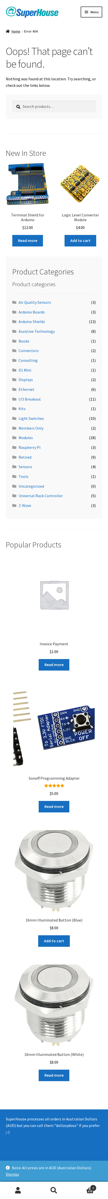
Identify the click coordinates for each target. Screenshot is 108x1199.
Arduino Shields (32, 321)
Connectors (29, 350)
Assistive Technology (37, 331)
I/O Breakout (30, 399)
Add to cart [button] (80, 240)
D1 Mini (25, 370)
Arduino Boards (32, 312)
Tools (23, 476)
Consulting (28, 360)
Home (16, 31)
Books (24, 341)
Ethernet (26, 389)
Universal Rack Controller (41, 495)
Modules (26, 437)
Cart (83, 1186)
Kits (22, 408)
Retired (25, 457)
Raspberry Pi (29, 447)
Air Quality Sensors (35, 302)
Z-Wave (25, 505)
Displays (26, 379)
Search (54, 1190)
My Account (18, 1190)
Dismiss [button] (12, 1174)
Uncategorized (31, 486)
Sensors (25, 466)
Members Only (31, 428)
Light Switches (31, 418)
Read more (27, 240)
